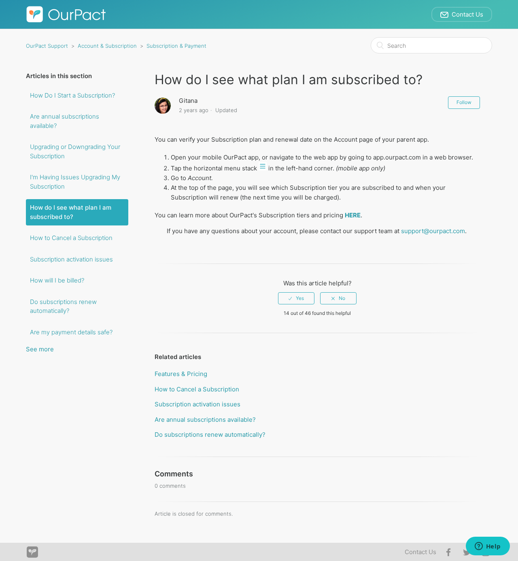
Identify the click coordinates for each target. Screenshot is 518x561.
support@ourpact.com (433, 231)
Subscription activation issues (71, 259)
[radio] (296, 298)
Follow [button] (463, 102)
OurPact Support (47, 45)
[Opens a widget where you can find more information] (487, 547)
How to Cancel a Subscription (71, 238)
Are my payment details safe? (71, 332)
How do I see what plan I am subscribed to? (70, 212)
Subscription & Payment (176, 45)
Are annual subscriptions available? (64, 121)
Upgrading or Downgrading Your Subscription (75, 151)
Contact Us (420, 552)
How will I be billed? (57, 280)
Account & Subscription (107, 45)
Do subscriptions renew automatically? (63, 306)
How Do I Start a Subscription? (72, 95)
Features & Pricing (181, 374)
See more (40, 349)
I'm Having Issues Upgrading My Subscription (75, 181)
